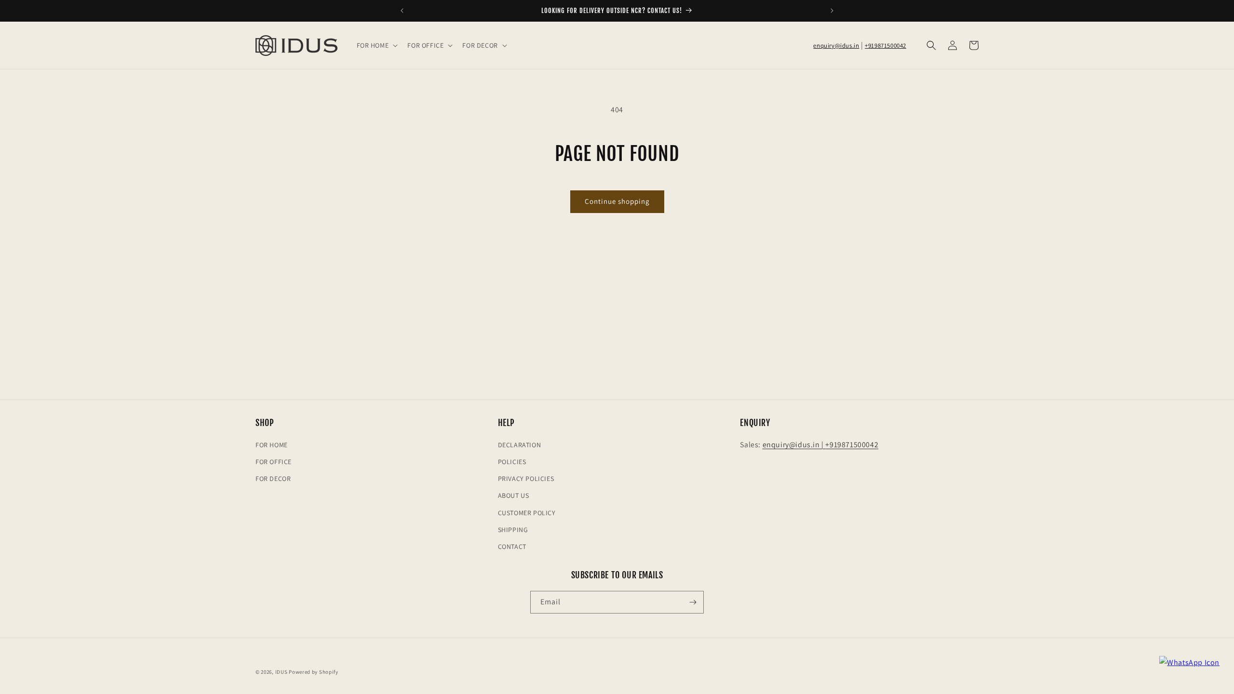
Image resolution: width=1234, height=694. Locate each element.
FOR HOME (271, 444)
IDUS (281, 671)
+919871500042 (885, 45)
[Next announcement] (832, 10)
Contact (512, 546)
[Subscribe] (692, 602)
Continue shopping (617, 201)
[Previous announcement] (402, 10)
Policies (512, 461)
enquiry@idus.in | (794, 445)
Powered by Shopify (313, 671)
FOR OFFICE (273, 461)
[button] (376, 45)
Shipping (513, 529)
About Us (513, 495)
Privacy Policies (526, 478)
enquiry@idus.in (836, 45)
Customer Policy (527, 512)
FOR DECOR (273, 478)
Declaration (519, 444)
